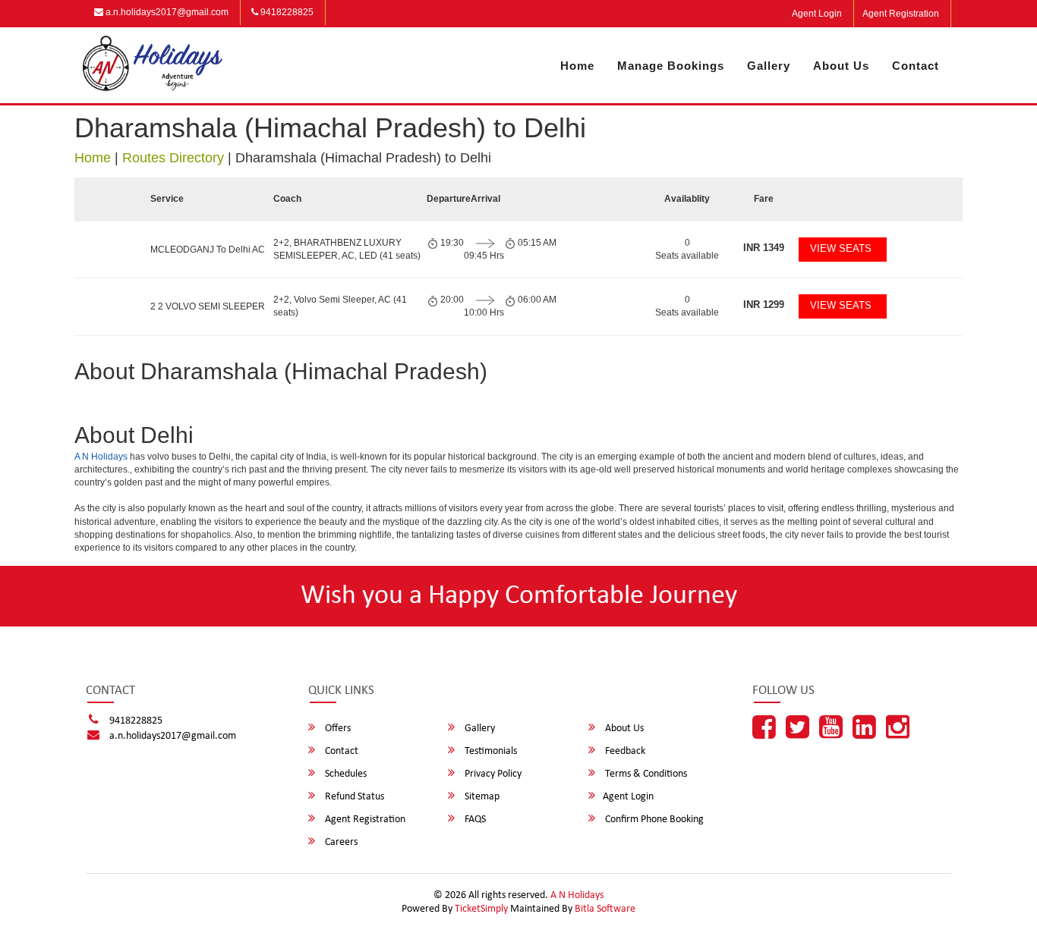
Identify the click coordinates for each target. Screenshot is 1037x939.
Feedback (624, 751)
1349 (763, 247)
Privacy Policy (492, 774)
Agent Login (817, 13)
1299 (763, 304)
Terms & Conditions (645, 774)
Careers (340, 842)
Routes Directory (173, 157)
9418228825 (286, 12)
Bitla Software (605, 909)
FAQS (474, 819)
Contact (915, 65)
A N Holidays (101, 456)
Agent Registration (900, 13)
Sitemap (481, 796)
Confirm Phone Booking (653, 819)
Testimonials (489, 751)
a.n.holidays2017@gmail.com (166, 12)
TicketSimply (481, 909)
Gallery (768, 65)
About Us (841, 65)
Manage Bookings (670, 65)
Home (577, 65)
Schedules (345, 774)
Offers (337, 728)
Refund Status (353, 796)
